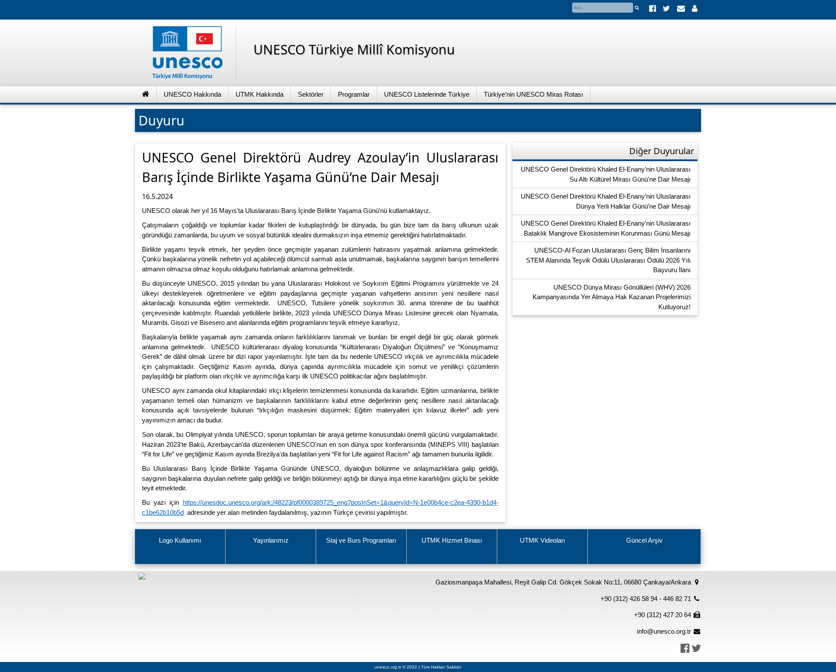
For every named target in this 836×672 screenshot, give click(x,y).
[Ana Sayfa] (146, 94)
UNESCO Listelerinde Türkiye (426, 94)
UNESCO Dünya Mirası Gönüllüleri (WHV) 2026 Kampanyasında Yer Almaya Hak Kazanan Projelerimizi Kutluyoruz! (612, 297)
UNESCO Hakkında (192, 94)
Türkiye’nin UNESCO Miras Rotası (533, 94)
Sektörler (311, 94)
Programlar (354, 94)
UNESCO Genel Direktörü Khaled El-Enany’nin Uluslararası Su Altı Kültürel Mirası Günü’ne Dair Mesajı (606, 174)
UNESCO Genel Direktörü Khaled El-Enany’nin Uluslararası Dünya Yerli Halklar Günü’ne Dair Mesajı (606, 201)
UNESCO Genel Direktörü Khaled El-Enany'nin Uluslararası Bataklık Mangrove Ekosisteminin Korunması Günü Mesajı (606, 228)
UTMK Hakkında (259, 94)
